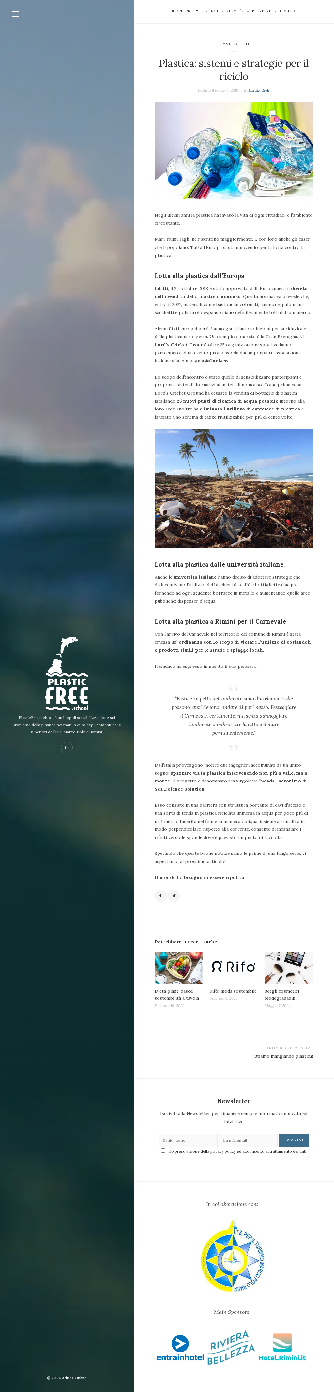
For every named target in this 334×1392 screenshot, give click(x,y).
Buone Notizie (233, 44)
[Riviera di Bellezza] (231, 1350)
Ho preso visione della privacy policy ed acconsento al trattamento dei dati (237, 1151)
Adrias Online (74, 1377)
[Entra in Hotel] (180, 1350)
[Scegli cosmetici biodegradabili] (289, 968)
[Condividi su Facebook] (161, 896)
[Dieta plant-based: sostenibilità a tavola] (179, 968)
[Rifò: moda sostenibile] (233, 968)
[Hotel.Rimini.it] (282, 1350)
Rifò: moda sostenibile (233, 991)
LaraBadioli (259, 90)
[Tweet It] (174, 896)
